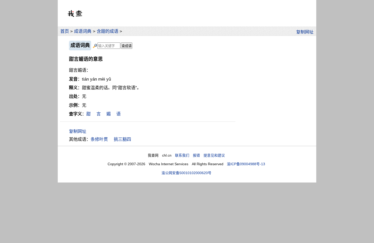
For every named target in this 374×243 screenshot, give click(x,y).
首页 (64, 31)
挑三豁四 (122, 139)
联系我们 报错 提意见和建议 (200, 155)
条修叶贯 (99, 139)
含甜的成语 (107, 31)
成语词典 (82, 31)
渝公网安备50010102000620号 (186, 173)
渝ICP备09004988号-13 (246, 164)
